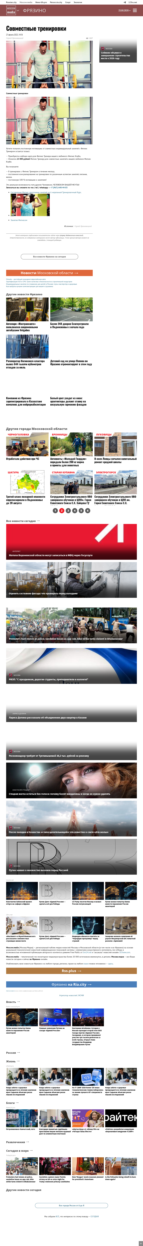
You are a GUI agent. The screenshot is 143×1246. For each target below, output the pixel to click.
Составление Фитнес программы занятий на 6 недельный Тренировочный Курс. (46, 192)
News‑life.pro (41, 2)
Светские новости (10, 991)
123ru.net (132, 2)
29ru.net (9, 915)
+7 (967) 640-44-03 (58, 187)
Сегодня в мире (17, 1150)
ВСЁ (57, 1216)
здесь (110, 963)
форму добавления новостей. (71, 235)
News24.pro (10, 1107)
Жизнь (11, 1061)
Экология (78, 2)
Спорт (68, 2)
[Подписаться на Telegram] (124, 2)
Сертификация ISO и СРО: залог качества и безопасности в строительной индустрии (39, 281)
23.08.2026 (124, 10)
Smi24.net (10, 880)
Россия (11, 1052)
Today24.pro (10, 1155)
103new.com (124, 952)
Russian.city (11, 2)
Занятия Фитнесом (19, 220)
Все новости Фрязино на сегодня (49, 256)
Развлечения (15, 1142)
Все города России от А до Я (71, 1205)
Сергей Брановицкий (14, 38)
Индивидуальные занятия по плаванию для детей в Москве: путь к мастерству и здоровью (41, 284)
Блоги (10, 1103)
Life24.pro (10, 1066)
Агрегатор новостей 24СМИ (71, 995)
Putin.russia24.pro (13, 1006)
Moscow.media (26, 2)
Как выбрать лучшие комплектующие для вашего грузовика (29, 286)
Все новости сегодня (21, 521)
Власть (11, 1002)
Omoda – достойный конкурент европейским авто (26, 279)
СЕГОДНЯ (94, 1216)
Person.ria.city (56, 2)
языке (86, 963)
